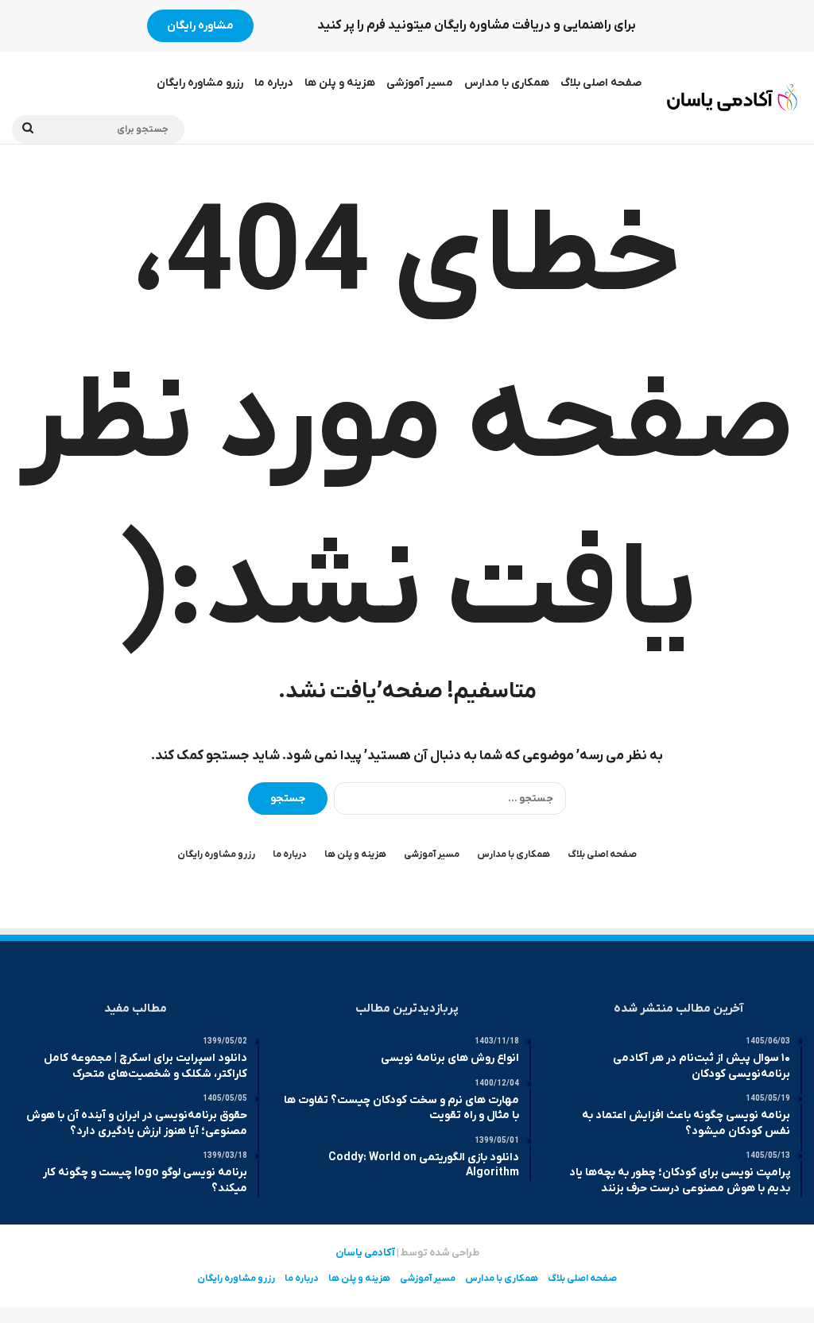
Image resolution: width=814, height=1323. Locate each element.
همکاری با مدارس (506, 83)
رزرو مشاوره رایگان (200, 83)
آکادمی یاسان (365, 1252)
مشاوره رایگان (200, 25)
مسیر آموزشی (419, 83)
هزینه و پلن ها (339, 83)
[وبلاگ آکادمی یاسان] (732, 98)
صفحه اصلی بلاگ (601, 83)
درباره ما (273, 83)
